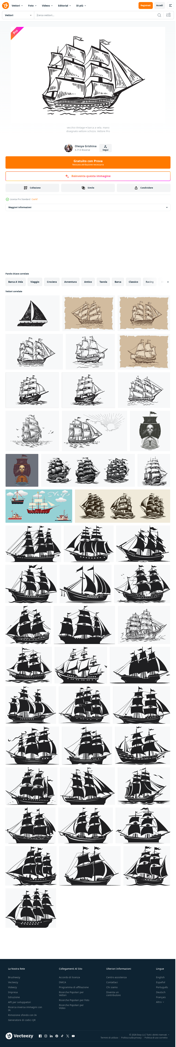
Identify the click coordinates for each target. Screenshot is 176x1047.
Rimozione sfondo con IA (22, 1015)
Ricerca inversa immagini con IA (22, 1008)
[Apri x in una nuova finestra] (67, 1035)
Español (158, 982)
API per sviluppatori (19, 1002)
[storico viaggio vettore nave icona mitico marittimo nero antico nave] (29, 665)
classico (133, 281)
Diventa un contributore (111, 994)
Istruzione (13, 997)
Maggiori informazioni (19, 207)
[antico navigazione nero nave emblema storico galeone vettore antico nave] (146, 866)
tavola (103, 281)
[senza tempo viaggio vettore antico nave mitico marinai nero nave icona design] (90, 866)
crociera (52, 281)
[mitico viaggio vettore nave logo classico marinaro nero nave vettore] (28, 625)
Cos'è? (35, 199)
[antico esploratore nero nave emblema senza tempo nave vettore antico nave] (142, 746)
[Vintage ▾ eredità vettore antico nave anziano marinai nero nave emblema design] (87, 746)
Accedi (157, 5)
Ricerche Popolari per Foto (70, 1001)
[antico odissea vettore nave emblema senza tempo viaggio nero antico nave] (31, 866)
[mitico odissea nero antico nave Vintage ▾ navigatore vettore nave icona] (140, 665)
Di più (79, 5)
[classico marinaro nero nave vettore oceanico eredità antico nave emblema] (84, 625)
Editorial (63, 5)
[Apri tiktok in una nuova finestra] (62, 1035)
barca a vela (15, 281)
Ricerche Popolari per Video (70, 1009)
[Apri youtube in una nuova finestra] (73, 1035)
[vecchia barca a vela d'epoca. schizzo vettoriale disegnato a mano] (88, 313)
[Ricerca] (157, 15)
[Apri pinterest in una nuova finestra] (56, 1035)
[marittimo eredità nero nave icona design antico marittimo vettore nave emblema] (31, 786)
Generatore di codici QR (21, 1020)
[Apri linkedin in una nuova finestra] (51, 1035)
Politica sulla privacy (129, 1037)
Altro (156, 1002)
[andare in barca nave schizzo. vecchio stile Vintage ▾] (32, 431)
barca (118, 281)
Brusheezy (14, 977)
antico (88, 281)
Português (160, 987)
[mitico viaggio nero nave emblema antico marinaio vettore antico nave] (85, 825)
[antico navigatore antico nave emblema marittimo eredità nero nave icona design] (31, 705)
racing (150, 281)
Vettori (16, 5)
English (158, 977)
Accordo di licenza (68, 977)
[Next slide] (162, 282)
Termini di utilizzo (107, 1037)
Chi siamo (110, 987)
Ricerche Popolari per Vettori (70, 994)
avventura (70, 281)
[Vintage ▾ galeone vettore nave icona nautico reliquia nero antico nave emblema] (81, 665)
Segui (104, 149)
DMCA (61, 982)
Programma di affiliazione (73, 987)
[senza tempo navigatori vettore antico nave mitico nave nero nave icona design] (141, 705)
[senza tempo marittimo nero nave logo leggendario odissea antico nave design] (31, 825)
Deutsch (158, 992)
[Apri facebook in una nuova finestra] (40, 1035)
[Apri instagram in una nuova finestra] (45, 1035)
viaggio (34, 281)
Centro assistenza (114, 977)
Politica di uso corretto (153, 1037)
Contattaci (110, 982)
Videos (46, 5)
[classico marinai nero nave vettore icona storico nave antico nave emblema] (143, 543)
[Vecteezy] (5, 5)
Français (158, 997)
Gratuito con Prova (86, 162)
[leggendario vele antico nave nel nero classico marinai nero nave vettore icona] (89, 543)
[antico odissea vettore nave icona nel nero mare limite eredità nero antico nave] (143, 825)
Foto (31, 5)
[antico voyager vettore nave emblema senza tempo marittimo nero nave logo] (84, 705)
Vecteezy (13, 982)
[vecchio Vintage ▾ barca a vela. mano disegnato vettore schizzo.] (33, 313)
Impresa (12, 992)
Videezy (12, 987)
